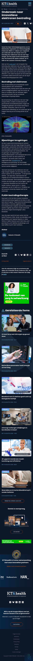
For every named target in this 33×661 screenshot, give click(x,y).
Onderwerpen (16, 639)
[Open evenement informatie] (28, 656)
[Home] (2, 9)
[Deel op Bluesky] (31, 23)
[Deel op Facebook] (24, 255)
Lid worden (16, 531)
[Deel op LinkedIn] (27, 255)
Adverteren (16, 636)
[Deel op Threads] (25, 23)
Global (16, 649)
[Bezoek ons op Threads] (10, 602)
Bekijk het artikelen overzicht (13, 501)
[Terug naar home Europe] (9, 4)
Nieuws (5, 9)
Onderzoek (7, 245)
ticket (4, 274)
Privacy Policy (17, 641)
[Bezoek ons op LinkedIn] (20, 602)
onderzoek (12, 64)
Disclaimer (16, 644)
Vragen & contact (16, 634)
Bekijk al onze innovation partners (16, 566)
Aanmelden (16, 624)
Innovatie (7, 248)
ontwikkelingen (16, 160)
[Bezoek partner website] (6, 577)
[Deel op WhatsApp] (30, 255)
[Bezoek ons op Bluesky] (13, 602)
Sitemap (16, 646)
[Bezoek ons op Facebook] (16, 602)
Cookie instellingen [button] (16, 652)
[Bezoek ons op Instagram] (23, 602)
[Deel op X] (28, 23)
